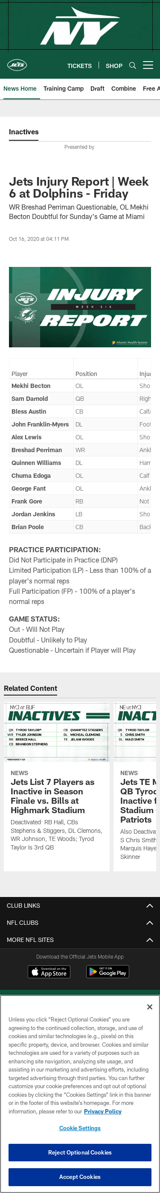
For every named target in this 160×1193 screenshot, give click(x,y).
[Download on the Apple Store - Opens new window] (49, 972)
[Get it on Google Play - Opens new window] (108, 975)
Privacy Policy (103, 1111)
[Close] (149, 1007)
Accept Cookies (80, 1176)
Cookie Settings (80, 1128)
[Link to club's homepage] (17, 61)
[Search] (132, 65)
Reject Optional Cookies (80, 1152)
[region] (80, 1094)
